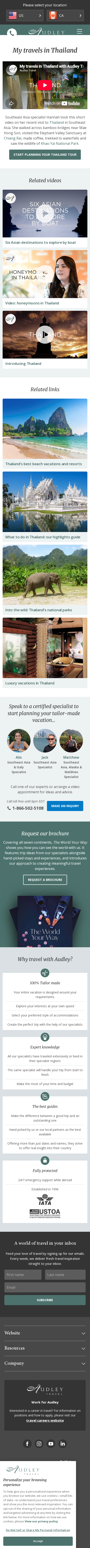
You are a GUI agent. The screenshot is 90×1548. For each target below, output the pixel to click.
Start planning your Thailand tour (45, 154)
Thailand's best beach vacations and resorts (43, 463)
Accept (38, 1541)
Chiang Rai (12, 138)
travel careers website (45, 1420)
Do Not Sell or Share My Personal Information (38, 1530)
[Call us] (12, 33)
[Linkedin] (62, 1443)
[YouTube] (51, 1443)
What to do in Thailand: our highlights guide (42, 536)
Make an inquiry (65, 806)
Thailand (56, 122)
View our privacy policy (41, 1521)
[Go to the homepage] (46, 33)
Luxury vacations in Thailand (29, 683)
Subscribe (45, 1300)
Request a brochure (45, 880)
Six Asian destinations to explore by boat (40, 242)
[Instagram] (39, 1443)
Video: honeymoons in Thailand (32, 303)
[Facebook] (27, 1443)
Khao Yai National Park (60, 143)
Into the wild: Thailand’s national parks (38, 609)
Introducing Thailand (23, 363)
